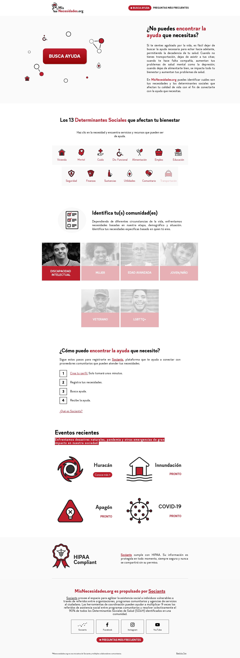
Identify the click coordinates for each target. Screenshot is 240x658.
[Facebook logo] (107, 624)
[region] (61, 265)
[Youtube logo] (157, 624)
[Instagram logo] (132, 624)
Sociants (117, 359)
